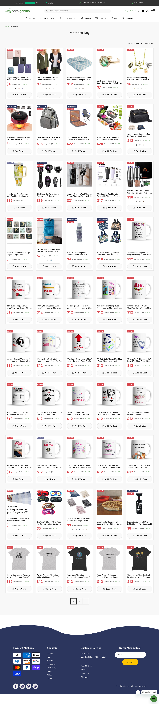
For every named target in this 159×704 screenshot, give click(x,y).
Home (7, 26)
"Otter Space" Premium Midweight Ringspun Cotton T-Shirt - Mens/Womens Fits (78, 576)
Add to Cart (111, 95)
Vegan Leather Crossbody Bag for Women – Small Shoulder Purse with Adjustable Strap (138, 135)
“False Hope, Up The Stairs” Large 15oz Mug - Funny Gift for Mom (79, 307)
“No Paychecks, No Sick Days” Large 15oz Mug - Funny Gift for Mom (109, 466)
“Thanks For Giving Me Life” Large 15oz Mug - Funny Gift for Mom (139, 254)
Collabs (49, 678)
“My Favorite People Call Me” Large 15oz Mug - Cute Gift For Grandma (139, 413)
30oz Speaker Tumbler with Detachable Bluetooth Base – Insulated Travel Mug (108, 195)
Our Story (50, 654)
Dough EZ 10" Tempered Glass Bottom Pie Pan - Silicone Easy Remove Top (108, 523)
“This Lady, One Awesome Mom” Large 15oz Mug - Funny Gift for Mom (79, 360)
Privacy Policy (51, 664)
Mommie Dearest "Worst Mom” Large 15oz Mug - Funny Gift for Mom (19, 360)
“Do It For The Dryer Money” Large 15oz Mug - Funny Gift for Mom (49, 466)
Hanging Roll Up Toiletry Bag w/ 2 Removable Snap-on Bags (49, 250)
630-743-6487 (85, 654)
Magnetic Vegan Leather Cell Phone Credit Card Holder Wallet (19, 79)
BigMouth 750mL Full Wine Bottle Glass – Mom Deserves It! (139, 523)
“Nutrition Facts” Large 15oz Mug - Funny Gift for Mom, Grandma (17, 413)
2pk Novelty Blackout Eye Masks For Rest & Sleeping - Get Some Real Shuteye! (49, 523)
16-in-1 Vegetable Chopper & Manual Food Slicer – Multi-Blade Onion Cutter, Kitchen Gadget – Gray (108, 138)
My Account (147, 11)
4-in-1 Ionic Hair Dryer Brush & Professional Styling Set (48, 195)
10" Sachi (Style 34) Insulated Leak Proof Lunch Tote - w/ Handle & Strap (108, 254)
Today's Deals (49, 18)
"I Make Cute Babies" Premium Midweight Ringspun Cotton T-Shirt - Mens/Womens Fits (18, 576)
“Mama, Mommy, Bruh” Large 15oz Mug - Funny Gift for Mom (49, 307)
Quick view (20, 95)
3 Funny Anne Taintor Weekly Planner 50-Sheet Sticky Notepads (18, 520)
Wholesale (84, 677)
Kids (116, 18)
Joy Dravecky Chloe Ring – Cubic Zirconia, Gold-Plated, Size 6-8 (109, 82)
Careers (49, 671)
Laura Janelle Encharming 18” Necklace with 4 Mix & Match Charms (138, 79)
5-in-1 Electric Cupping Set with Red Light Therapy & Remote (18, 138)
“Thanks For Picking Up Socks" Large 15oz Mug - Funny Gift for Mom (139, 360)
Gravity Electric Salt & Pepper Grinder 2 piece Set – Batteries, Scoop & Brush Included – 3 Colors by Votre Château (139, 192)
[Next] (86, 601)
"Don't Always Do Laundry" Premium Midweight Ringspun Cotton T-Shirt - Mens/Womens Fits (108, 576)
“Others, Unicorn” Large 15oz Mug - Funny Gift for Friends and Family (109, 307)
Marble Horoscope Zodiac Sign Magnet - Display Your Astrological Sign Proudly (18, 254)
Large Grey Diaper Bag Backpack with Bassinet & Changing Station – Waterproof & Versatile (49, 138)
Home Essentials (69, 18)
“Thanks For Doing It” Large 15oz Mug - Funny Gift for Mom (139, 307)
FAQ (48, 657)
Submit (130, 662)
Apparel (88, 18)
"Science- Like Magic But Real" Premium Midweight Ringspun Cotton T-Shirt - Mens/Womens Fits (139, 576)
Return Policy (51, 668)
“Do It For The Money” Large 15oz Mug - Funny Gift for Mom (19, 466)
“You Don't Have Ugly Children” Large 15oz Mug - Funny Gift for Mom (79, 466)
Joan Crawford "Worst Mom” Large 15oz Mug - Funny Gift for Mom (109, 413)
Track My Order (86, 666)
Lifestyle (102, 18)
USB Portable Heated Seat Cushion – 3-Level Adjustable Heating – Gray (78, 138)
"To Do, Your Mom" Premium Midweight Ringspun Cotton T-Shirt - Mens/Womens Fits (48, 576)
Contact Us (85, 673)
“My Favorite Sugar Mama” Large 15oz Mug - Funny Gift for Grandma (19, 307)
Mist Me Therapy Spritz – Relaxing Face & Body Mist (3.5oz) (77, 254)
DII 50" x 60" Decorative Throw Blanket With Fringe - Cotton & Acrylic (78, 520)
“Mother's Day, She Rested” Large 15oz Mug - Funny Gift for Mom (49, 360)
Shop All (31, 18)
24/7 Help (129, 11)
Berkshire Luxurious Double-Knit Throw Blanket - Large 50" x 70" (79, 79)
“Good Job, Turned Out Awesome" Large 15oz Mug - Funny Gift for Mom (78, 413)
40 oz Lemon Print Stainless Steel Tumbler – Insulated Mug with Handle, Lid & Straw (18, 195)
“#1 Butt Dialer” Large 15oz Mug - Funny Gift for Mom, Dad (109, 360)
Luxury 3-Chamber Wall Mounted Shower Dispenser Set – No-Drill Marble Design (79, 195)
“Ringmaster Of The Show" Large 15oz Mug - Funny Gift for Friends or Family (49, 413)
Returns (83, 670)
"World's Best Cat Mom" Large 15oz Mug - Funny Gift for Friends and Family (138, 466)
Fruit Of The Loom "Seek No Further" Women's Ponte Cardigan (47, 79)
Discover (129, 18)
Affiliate (49, 675)
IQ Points (50, 661)
